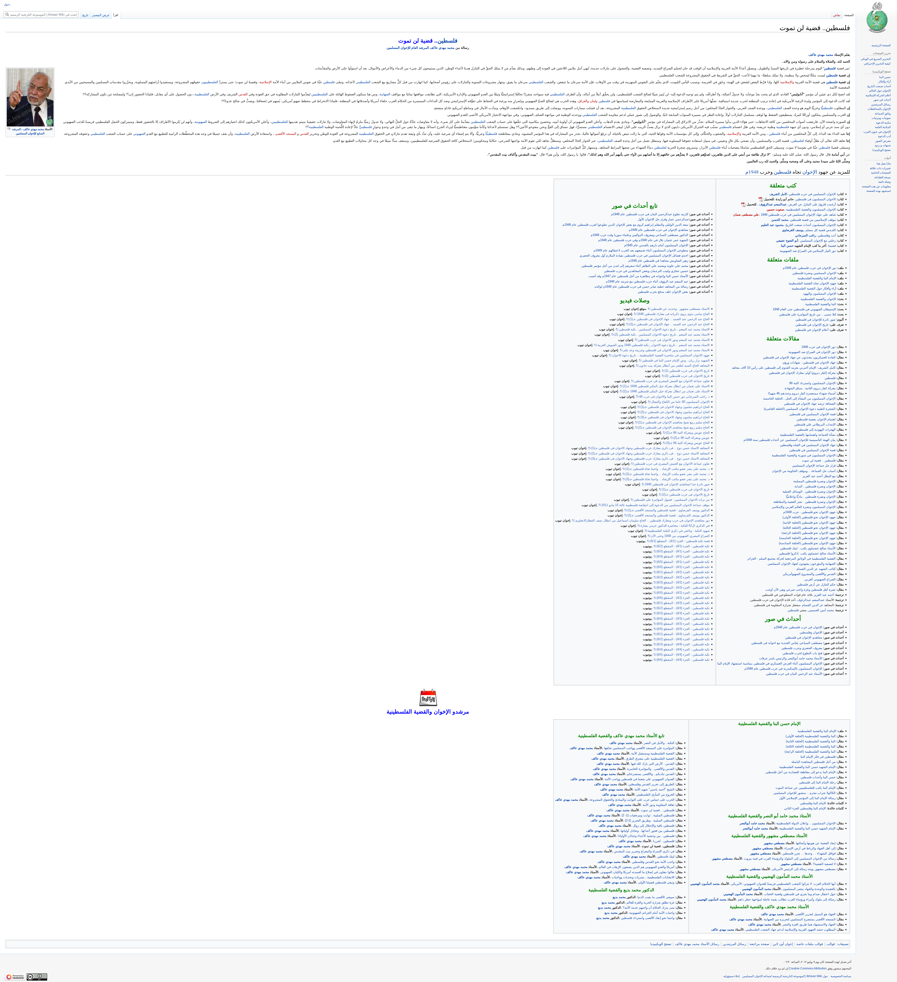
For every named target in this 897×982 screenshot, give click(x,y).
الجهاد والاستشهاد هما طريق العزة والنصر (809, 924)
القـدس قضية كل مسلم (820, 230)
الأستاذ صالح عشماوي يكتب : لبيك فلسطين (808, 548)
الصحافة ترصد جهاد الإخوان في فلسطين (810, 403)
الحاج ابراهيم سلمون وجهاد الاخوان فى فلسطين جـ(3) (675, 417)
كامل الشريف (778, 194)
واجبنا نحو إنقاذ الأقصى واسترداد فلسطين (647, 918)
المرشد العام (420, 48)
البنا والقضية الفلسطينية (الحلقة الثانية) (811, 741)
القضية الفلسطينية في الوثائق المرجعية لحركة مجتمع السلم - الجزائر (791, 558)
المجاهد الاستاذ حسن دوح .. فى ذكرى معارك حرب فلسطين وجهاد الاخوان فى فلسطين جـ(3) (650, 458)
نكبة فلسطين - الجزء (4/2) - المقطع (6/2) (683, 577)
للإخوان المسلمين (398, 48)
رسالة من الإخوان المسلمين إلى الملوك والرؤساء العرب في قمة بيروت (790, 858)
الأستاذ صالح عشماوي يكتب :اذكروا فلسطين (807, 553)
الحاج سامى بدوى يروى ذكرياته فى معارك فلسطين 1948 (673, 314)
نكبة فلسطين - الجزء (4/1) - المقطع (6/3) (683, 551)
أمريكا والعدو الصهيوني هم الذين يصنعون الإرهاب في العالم (636, 867)
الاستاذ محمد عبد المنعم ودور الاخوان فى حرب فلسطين (674, 340)
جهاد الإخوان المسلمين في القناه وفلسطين (808, 445)
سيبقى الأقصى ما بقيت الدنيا (655, 897)
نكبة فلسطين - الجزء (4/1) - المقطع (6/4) (683, 556)
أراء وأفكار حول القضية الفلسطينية (814, 288)
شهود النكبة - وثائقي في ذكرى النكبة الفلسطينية (679, 530)
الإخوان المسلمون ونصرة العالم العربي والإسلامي (804, 507)
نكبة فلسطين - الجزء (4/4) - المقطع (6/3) (683, 644)
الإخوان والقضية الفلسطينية (818, 299)
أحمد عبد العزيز (824, 594)
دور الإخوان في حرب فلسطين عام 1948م (809, 268)
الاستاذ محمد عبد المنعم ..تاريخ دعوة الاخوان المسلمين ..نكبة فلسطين (664, 329)
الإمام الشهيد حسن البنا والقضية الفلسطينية (807, 767)
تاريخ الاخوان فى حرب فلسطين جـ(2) (686, 494)
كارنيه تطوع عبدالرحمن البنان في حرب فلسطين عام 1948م (649, 214)
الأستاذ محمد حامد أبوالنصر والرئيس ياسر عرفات (790, 658)
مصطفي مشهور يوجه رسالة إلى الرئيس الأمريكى (804, 869)
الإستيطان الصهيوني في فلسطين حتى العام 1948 (804, 309)
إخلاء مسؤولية (731, 976)
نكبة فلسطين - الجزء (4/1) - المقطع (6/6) (683, 567)
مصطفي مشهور (774, 843)
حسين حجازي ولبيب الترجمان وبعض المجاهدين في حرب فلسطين (646, 271)
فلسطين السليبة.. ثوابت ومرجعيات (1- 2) (648, 815)
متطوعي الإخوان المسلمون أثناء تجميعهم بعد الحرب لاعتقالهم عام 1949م (641, 250)
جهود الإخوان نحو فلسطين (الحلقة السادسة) (807, 543)
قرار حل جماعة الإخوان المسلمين (814, 465)
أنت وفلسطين (827, 235)
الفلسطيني (536, 82)
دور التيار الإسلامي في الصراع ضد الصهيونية (808, 251)
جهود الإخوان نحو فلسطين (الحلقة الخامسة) (807, 538)
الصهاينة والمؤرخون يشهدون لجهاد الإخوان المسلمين (802, 563)
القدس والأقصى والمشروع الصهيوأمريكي (809, 574)
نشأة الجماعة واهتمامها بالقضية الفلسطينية (808, 434)
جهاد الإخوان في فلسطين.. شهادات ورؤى (809, 362)
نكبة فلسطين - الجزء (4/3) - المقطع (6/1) (683, 603)
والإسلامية (787, 82)
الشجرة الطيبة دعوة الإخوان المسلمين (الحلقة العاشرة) (800, 409)
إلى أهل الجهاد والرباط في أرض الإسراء (810, 848)
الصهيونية (201, 122)
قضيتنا (832, 245)
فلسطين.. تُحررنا (663, 841)
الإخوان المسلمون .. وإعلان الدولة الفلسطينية (806, 823)
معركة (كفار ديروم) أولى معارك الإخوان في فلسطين (802, 373)
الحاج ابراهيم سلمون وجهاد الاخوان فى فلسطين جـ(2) (675, 412)
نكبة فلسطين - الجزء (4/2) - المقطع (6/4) (683, 587)
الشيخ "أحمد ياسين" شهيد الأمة (654, 789)
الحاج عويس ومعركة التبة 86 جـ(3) (688, 443)
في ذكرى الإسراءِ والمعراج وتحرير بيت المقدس (644, 851)
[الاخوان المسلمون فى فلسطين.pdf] (760, 199)
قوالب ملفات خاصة (809, 944)
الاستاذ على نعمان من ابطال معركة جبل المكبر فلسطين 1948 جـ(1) (666, 386)
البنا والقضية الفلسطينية (820, 304)
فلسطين (447, 40)
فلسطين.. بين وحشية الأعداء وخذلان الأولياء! (646, 836)
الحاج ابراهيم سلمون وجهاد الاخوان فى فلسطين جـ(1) (675, 407)
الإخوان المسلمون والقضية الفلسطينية (811, 209)
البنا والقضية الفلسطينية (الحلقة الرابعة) (810, 751)
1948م (752, 171)
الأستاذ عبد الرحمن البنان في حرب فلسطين (794, 673)
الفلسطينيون (209, 82)
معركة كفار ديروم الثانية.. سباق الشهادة (810, 388)
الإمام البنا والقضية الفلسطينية (816, 278)
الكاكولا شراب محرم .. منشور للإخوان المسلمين (804, 793)
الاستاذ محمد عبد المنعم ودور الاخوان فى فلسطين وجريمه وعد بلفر (666, 350)
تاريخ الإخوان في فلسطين (812, 324)
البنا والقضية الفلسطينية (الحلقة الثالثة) (811, 746)
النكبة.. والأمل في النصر (659, 743)
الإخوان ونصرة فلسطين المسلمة (814, 481)
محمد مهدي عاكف (442, 48)
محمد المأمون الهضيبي (705, 884)
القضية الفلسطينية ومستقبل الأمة (652, 753)
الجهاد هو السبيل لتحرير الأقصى (815, 914)
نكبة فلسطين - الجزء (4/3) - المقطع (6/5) (683, 623)
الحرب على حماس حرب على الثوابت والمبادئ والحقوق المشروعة (631, 799)
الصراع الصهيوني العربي (820, 579)
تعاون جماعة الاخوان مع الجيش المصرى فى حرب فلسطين (672, 381)
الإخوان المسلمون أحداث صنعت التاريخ (810, 225)
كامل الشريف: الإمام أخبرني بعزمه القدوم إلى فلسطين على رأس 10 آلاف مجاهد (784, 367)
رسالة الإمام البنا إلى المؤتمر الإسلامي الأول (807, 798)
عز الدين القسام (812, 605)
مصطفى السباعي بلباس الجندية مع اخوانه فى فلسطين (786, 643)
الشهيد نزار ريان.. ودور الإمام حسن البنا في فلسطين (676, 360)
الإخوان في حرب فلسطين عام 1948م (798, 627)
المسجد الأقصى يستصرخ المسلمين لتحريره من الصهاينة (800, 919)
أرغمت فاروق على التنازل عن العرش (812, 204)
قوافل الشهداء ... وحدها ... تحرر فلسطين (809, 853)
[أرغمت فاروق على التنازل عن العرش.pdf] (743, 204)
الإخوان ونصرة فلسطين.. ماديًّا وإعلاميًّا (811, 496)
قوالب (830, 944)
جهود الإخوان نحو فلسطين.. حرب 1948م (809, 512)
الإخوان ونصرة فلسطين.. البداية (815, 486)
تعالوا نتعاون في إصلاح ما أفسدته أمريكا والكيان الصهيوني (637, 872)
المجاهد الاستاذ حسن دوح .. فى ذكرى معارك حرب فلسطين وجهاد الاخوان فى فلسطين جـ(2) (650, 453)
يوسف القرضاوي (793, 230)
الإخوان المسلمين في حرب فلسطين (812, 194)
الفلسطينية (202, 94)
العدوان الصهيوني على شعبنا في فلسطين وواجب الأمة (639, 779)
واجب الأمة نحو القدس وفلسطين (653, 862)
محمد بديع (619, 897)
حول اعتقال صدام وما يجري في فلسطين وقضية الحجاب (800, 894)
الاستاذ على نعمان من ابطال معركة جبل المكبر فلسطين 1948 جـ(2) (666, 391)
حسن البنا (787, 245)
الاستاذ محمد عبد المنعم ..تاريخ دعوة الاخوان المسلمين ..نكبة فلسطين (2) (662, 334)
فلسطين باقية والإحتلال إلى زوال (653, 825)
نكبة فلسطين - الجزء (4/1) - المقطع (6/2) (683, 546)
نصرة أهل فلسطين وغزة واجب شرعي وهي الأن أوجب (800, 589)
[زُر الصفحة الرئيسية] (876, 18)
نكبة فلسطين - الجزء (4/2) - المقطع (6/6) (683, 598)
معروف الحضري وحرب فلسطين (801, 648)
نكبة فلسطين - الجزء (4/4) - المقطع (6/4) (683, 649)
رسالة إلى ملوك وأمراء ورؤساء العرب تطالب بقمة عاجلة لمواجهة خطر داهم (787, 899)
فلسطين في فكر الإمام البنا (818, 756)
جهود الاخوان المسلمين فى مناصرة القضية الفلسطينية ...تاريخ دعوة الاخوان (661, 355)
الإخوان (809, 171)
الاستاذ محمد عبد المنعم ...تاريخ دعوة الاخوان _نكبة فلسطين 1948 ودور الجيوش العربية (653, 345)
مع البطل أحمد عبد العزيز (819, 476)
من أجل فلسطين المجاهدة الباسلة (813, 762)
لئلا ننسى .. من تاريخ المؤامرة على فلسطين (807, 314)
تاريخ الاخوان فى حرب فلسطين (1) (687, 370)
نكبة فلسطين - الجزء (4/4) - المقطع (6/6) (683, 659)
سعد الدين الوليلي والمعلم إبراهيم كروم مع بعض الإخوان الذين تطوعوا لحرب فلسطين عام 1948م (625, 224)
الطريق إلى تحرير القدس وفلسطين (651, 784)
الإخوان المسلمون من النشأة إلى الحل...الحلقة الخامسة (799, 398)
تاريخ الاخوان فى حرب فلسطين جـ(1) (686, 489)
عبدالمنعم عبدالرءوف (811, 600)
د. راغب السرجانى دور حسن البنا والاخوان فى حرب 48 (674, 396)
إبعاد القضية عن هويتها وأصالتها (816, 843)
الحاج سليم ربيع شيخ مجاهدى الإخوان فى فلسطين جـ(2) (674, 427)
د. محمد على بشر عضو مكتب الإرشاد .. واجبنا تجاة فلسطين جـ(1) (668, 469)
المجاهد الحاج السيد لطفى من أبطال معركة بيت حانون (674, 365)
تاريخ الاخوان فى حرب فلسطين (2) (687, 376)
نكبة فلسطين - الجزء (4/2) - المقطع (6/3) (683, 582)
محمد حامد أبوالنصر (752, 823)
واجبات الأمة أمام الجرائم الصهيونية (651, 912)
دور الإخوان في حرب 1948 (818, 347)
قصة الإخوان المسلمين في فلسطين (812, 414)
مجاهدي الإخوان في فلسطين (803, 637)
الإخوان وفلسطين (811, 632)
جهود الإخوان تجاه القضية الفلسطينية (812, 283)
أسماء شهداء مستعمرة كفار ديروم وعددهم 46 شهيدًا (802, 393)
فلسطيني (725, 127)
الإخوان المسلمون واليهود (819, 293)
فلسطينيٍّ (365, 127)
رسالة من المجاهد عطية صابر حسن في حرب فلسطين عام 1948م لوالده (641, 286)
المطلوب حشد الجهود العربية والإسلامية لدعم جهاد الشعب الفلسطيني (790, 929)
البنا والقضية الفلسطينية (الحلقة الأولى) (811, 736)
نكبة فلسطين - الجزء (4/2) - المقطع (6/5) (683, 592)
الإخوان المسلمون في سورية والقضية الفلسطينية (804, 455)
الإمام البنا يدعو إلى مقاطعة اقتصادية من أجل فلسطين (800, 772)
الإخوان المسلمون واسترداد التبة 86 (812, 383)
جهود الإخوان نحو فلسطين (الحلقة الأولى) (809, 517)
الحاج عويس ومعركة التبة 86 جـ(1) (688, 432)
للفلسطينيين (279, 122)
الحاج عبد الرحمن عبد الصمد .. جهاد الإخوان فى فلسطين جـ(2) (669, 324)
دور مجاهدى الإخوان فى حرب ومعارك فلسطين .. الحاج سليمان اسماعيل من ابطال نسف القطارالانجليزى (642, 520)
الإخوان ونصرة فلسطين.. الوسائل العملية (809, 491)
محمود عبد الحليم (772, 225)
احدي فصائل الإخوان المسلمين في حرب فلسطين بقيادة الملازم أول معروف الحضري (634, 255)
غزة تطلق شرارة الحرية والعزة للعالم (650, 902)
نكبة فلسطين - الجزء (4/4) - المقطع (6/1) (683, 634)
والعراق (583, 101)
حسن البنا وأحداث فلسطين (818, 777)
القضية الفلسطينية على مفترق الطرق (650, 758)
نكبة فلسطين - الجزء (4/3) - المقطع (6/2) (683, 608)
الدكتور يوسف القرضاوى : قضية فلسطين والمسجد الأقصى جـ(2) (668, 515)
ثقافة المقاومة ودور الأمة (658, 805)
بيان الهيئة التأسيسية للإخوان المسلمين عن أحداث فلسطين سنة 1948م (790, 440)
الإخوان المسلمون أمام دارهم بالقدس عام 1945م (656, 245)
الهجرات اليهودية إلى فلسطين (816, 429)
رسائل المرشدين (734, 944)
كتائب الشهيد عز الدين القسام (816, 569)
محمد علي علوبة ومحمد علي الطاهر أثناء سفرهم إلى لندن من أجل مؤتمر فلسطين (634, 266)
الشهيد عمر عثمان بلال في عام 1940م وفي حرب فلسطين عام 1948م (643, 240)
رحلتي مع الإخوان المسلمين (818, 240)
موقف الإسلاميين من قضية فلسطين (813, 219)
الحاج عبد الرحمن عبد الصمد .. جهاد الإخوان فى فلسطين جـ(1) (669, 319)
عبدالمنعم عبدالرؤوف (773, 204)
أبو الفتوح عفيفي (787, 240)
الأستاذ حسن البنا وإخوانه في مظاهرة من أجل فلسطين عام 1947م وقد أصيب (638, 276)
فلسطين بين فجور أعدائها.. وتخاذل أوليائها (647, 830)
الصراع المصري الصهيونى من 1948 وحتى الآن (680, 536)
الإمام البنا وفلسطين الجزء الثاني (805, 808)
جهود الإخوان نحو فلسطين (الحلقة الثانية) (809, 522)
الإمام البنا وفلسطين (813, 803)
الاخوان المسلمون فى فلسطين (815, 199)
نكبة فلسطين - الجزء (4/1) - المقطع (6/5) (683, 562)
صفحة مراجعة (759, 944)
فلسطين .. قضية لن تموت (819, 460)
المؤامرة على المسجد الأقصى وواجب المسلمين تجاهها (639, 748)
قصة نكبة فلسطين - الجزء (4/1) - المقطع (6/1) (680, 541)
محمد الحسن (779, 219)
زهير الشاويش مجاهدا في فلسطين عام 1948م (658, 260)
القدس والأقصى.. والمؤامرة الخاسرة (650, 769)
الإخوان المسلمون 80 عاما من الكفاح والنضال (680, 402)
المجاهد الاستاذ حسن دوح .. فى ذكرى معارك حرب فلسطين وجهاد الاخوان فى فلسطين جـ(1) (650, 448)
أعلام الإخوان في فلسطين (812, 330)
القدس (243, 94)
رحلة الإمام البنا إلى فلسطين (817, 782)
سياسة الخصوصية (841, 976)
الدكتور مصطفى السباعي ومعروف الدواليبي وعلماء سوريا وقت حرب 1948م (639, 235)
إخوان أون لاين (783, 944)
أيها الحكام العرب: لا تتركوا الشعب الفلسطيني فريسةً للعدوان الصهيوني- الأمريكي (783, 884)
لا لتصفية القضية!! (824, 864)
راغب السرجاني (805, 235)
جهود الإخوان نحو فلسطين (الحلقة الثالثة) (809, 527)
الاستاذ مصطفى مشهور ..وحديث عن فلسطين (680, 309)
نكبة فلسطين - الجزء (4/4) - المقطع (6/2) (683, 639)
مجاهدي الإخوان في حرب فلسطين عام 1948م (658, 230)
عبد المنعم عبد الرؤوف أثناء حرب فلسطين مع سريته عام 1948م (647, 281)
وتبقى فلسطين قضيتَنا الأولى (656, 882)
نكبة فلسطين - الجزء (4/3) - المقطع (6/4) (683, 618)
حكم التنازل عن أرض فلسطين (816, 584)
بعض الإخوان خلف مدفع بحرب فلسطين (663, 291)
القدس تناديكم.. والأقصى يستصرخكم (650, 774)
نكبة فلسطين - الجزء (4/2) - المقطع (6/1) (683, 572)
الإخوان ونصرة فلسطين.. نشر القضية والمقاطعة (804, 501)
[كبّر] (9, 128)
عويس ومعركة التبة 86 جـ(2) (691, 437)
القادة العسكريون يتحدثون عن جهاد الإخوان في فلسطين (799, 357)
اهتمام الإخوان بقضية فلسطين (816, 419)
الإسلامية (266, 82)
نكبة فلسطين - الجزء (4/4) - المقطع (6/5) (683, 654)
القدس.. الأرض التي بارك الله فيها (652, 763)
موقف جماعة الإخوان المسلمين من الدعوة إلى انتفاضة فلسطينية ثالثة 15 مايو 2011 (656, 505)
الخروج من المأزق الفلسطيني (655, 794)
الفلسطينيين (319, 94)
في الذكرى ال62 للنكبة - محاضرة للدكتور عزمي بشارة (675, 525)
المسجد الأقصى (285, 134)
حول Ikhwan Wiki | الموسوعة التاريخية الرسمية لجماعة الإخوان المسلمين (785, 976)
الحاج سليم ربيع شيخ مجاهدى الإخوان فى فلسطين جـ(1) (674, 422)
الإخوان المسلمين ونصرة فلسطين (814, 273)
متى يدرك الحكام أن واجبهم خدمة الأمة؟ (648, 907)
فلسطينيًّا (827, 108)
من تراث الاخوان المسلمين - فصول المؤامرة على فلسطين (672, 499)
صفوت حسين (775, 209)
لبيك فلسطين (665, 856)
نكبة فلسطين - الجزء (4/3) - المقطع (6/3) (683, 613)
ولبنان (594, 101)
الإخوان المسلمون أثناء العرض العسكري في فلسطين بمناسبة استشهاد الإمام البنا (769, 663)
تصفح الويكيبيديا (660, 944)
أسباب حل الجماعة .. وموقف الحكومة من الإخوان (804, 471)
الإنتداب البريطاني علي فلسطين (815, 424)
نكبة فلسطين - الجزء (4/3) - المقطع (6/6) (683, 629)
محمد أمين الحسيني (821, 610)
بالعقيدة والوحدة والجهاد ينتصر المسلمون (809, 889)
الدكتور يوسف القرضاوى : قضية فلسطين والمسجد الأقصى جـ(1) (668, 510)
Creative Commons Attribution (808, 968)
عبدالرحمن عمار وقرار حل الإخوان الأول (663, 219)
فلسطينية (782, 127)
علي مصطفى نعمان (746, 214)
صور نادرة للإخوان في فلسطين (815, 319)
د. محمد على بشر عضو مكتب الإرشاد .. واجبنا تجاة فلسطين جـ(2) (668, 474)
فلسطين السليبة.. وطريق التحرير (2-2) (649, 820)
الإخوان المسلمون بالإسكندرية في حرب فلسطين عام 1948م (783, 668)
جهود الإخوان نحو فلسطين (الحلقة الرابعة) (809, 533)
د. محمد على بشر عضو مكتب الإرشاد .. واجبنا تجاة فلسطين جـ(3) (668, 479)
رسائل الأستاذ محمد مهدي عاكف (697, 944)
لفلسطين (797, 141)
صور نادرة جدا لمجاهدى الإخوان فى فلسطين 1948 (677, 484)
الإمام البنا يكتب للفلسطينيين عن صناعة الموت (806, 787)
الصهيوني (139, 134)
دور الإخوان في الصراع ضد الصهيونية (812, 352)
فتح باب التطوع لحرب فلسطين (802, 653)
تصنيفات (843, 944)
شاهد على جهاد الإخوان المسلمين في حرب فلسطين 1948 (798, 214)
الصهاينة (385, 94)
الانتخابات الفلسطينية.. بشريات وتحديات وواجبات (643, 877)
